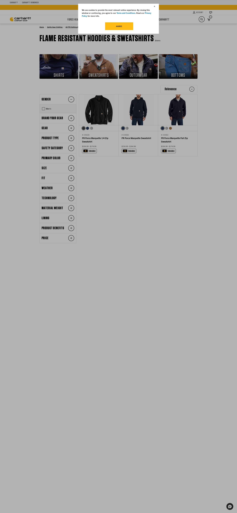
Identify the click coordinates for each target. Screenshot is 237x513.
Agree (119, 26)
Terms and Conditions (126, 13)
